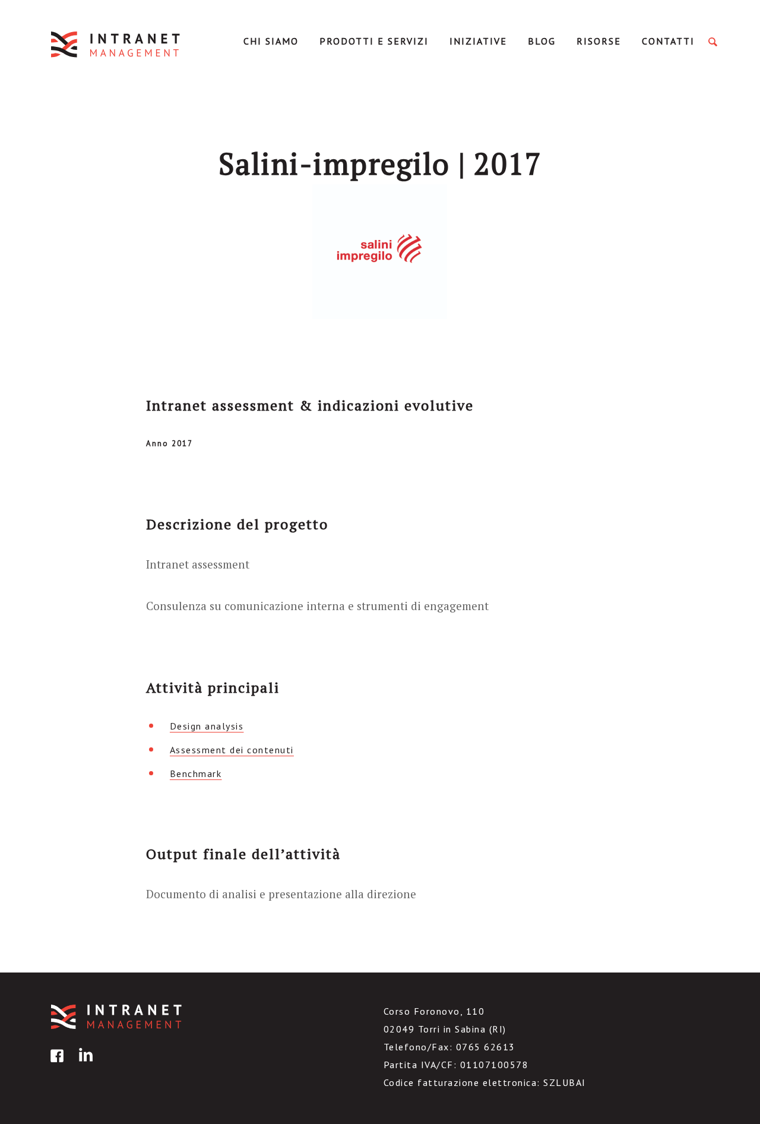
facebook (55, 1064)
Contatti (668, 41)
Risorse (599, 41)
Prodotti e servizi (374, 41)
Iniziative (478, 41)
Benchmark (196, 773)
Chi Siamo (271, 41)
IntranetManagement (116, 44)
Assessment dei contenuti (232, 750)
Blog (542, 41)
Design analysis (207, 726)
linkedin (83, 1064)
